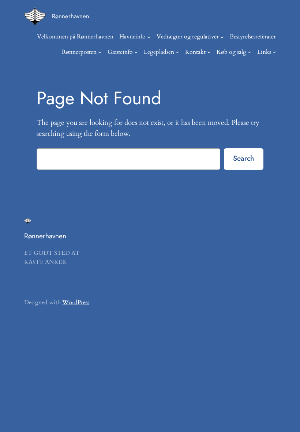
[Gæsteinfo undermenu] (136, 52)
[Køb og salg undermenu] (249, 52)
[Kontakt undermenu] (209, 52)
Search (243, 158)
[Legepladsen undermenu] (177, 52)
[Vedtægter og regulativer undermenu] (222, 37)
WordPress (75, 302)
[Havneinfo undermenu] (149, 37)
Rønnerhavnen (70, 16)
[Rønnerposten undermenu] (100, 52)
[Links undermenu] (274, 52)
